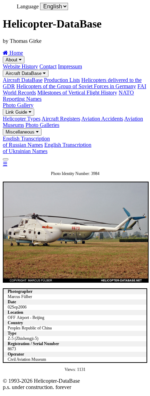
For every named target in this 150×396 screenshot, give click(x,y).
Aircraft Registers (61, 119)
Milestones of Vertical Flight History (77, 93)
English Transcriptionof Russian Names (26, 142)
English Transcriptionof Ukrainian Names (47, 148)
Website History (20, 66)
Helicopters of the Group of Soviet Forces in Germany (76, 86)
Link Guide (17, 112)
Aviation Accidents (102, 119)
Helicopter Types (21, 119)
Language (28, 6)
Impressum (70, 66)
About (12, 59)
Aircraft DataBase (24, 73)
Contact (48, 66)
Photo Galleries (42, 125)
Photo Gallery (18, 105)
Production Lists (62, 80)
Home (15, 53)
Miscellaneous (21, 132)
